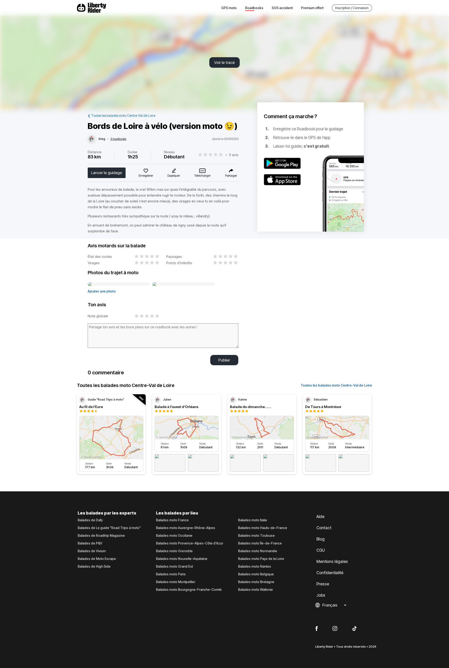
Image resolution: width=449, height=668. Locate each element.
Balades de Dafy (90, 520)
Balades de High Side (94, 566)
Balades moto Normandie (257, 551)
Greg (101, 139)
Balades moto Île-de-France (260, 543)
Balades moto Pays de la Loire (261, 558)
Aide (320, 516)
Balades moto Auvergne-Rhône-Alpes (185, 527)
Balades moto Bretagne (256, 582)
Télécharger (202, 175)
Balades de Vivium (92, 551)
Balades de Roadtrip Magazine (101, 535)
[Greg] (92, 139)
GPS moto (229, 8)
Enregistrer (146, 175)
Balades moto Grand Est (174, 566)
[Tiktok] (354, 628)
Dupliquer (173, 175)
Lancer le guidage (106, 172)
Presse (322, 584)
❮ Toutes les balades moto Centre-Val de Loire (121, 115)
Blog (320, 539)
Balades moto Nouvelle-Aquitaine (181, 558)
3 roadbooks (118, 139)
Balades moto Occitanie (174, 535)
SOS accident (282, 8)
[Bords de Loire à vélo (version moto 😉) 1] (118, 284)
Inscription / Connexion (352, 8)
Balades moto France (172, 520)
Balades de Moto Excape (97, 558)
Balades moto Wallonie (255, 589)
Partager (231, 175)
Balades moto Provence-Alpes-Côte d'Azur (189, 543)
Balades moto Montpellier (175, 582)
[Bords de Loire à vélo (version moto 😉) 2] (183, 284)
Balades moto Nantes (254, 566)
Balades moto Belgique (256, 574)
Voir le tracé (224, 62)
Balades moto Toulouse (256, 535)
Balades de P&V (90, 543)
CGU (320, 550)
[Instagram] (334, 628)
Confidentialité (329, 572)
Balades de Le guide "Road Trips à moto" (109, 527)
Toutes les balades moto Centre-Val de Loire (336, 385)
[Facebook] (316, 628)
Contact (323, 528)
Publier (224, 360)
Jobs (320, 595)
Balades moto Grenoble (174, 551)
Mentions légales (332, 561)
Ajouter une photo (102, 291)
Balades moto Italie (252, 520)
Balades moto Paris (171, 574)
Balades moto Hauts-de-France (262, 527)
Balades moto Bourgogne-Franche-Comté (189, 589)
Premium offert (312, 8)
